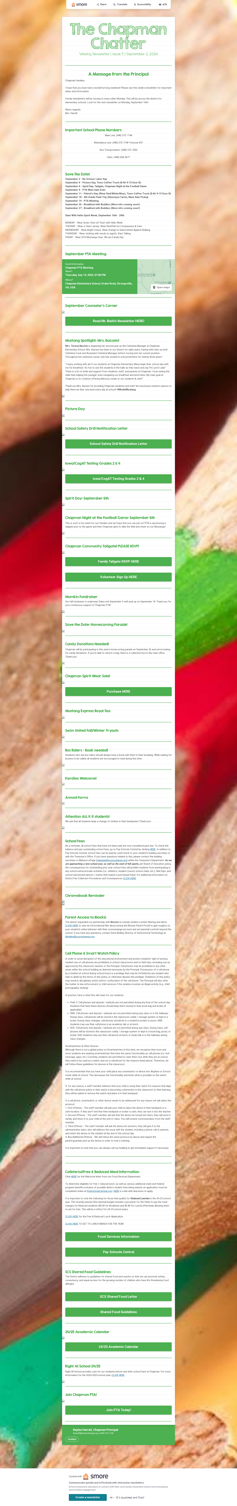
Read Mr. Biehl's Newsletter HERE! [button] (118, 321)
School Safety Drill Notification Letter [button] (118, 444)
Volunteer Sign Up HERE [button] (118, 577)
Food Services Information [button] (118, 1237)
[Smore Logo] (79, 4)
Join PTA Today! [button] (118, 1410)
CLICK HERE (71, 1216)
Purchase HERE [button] (118, 691)
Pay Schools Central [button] (118, 1252)
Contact (72, 1439)
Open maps (161, 287)
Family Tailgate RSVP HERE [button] (118, 561)
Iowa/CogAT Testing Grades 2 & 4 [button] (118, 479)
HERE (74, 1176)
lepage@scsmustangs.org (113, 860)
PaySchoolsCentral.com (99, 1191)
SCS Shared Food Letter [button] (118, 1297)
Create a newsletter (87, 1497)
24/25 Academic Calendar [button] (118, 1347)
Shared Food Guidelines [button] (118, 1312)
